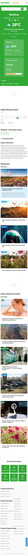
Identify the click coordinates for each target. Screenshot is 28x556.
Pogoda (16, 3)
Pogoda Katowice (4, 513)
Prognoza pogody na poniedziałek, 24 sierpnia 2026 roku (13, 220)
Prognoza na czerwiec (5, 543)
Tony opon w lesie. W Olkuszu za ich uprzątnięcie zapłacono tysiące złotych (13, 396)
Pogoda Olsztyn (17, 498)
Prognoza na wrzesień (19, 526)
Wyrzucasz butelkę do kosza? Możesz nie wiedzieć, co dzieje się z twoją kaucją (14, 421)
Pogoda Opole (17, 501)
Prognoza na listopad (18, 531)
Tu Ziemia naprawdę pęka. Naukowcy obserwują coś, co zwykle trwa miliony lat (13, 342)
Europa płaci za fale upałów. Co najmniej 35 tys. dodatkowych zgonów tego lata (12, 319)
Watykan (3, 122)
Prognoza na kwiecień (5, 538)
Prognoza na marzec (5, 535)
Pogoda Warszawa (18, 514)
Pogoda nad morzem (5, 491)
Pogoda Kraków (4, 518)
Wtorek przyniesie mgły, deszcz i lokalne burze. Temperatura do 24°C (12, 189)
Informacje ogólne (5, 132)
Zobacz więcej (4, 166)
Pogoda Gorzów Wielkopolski (7, 511)
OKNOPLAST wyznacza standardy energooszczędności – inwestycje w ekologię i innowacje (12, 368)
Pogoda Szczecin (17, 509)
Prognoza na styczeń (5, 530)
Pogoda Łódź (3, 521)
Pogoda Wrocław (18, 516)
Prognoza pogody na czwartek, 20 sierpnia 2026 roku (14, 270)
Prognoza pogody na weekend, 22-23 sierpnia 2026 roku (13, 246)
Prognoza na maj (4, 541)
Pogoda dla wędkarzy (5, 496)
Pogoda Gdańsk (4, 508)
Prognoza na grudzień (19, 533)
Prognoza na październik (19, 528)
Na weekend (9, 83)
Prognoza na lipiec (5, 546)
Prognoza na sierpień (5, 548)
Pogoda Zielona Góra (18, 519)
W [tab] (17, 118)
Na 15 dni (16, 83)
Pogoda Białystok (4, 503)
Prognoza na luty (4, 533)
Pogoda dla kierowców (6, 493)
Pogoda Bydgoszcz (5, 506)
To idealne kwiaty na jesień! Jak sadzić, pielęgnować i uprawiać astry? (13, 446)
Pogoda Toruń (17, 511)
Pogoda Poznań (17, 503)
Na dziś (3, 83)
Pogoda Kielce (4, 516)
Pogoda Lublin (4, 523)
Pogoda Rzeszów (17, 506)
